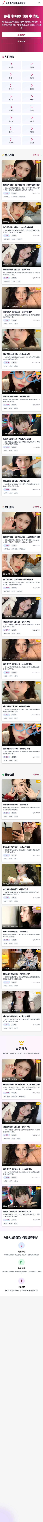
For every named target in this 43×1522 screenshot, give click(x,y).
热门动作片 (22, 41)
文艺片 (7, 982)
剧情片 (7, 193)
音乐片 (7, 813)
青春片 (7, 489)
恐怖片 (7, 940)
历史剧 (7, 447)
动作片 (7, 235)
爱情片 (7, 278)
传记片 (7, 855)
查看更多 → (37, 155)
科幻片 (7, 362)
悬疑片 (7, 320)
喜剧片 (7, 405)
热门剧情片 (22, 35)
